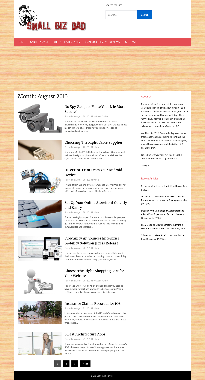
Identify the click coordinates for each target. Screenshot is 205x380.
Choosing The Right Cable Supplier (93, 142)
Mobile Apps (72, 41)
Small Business (94, 41)
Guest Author (102, 116)
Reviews (114, 41)
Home (21, 41)
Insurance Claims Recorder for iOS (93, 303)
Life (56, 41)
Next (85, 363)
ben (97, 147)
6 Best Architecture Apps (85, 334)
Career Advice (39, 41)
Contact (131, 41)
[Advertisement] (102, 68)
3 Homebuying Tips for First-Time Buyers (161, 186)
